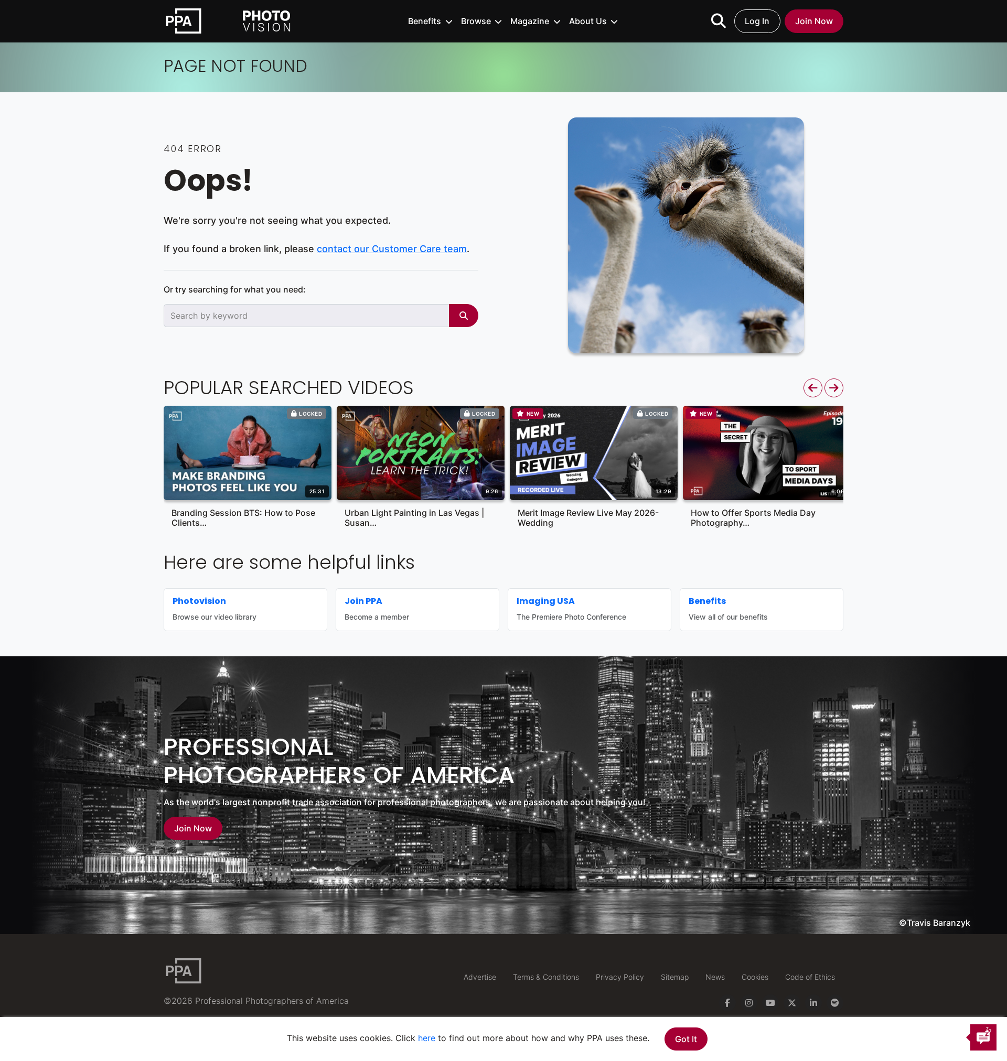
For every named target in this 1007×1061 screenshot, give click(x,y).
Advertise (480, 976)
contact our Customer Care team (392, 248)
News (715, 976)
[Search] (463, 315)
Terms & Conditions (546, 976)
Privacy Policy (620, 976)
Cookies (755, 976)
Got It (686, 1039)
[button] (430, 20)
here (426, 1038)
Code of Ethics (810, 976)
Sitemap (675, 976)
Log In (757, 21)
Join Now (814, 21)
